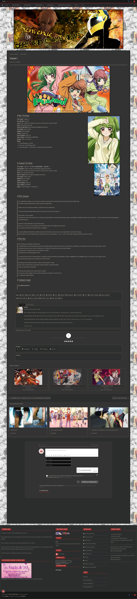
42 (82, 5)
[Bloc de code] (62, 455)
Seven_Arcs (54, 298)
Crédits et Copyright (89, 563)
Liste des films (88, 540)
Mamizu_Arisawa (93, 295)
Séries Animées (14, 54)
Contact (86, 560)
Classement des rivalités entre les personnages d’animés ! (105, 430)
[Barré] (53, 455)
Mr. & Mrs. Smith (9, 2)
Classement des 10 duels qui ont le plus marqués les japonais (30, 398)
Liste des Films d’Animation (90, 543)
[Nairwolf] (19, 307)
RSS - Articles (61, 554)
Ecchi (55, 295)
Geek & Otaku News (88, 475)
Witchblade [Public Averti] (107, 386)
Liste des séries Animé (89, 533)
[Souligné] (51, 455)
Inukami (29, 295)
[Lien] (65, 455)
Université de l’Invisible (64, 5)
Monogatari (68, 386)
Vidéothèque (27, 5)
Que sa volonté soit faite (56, 430)
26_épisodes (79, 295)
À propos (22, 304)
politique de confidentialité (66, 477)
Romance (62, 295)
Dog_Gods (36, 295)
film (85, 295)
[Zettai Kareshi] (28, 408)
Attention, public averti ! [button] (25, 285)
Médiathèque (38, 5)
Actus (6, 5)
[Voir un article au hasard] (134, 5)
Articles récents (29, 304)
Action (43, 295)
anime (22, 295)
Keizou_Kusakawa (33, 298)
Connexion (95, 445)
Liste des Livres (88, 553)
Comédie (50, 295)
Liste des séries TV (89, 537)
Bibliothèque (16, 5)
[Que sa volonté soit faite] (68, 408)
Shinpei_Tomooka (22, 298)
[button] (9, 5)
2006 (61, 298)
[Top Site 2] (56, 541)
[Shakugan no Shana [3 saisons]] (28, 377)
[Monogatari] (67, 377)
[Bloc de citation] (60, 455)
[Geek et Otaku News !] (2, 5)
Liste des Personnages (90, 547)
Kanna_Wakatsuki (105, 295)
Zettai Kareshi (14, 430)
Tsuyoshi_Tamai (45, 298)
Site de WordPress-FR (88, 587)
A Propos (86, 557)
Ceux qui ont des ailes (120, 398)
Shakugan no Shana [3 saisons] (29, 386)
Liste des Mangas (88, 550)
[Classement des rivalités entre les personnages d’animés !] (109, 408)
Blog (76, 5)
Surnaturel (70, 295)
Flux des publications (87, 580)
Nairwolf (18, 62)
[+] (69, 455)
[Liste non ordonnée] (58, 455)
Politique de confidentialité (90, 567)
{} (66, 455)
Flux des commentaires (88, 583)
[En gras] (47, 455)
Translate (66, 563)
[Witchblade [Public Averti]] (106, 377)
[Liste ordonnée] (56, 455)
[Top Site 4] (57, 541)
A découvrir (50, 5)
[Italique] (49, 455)
